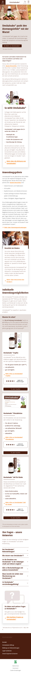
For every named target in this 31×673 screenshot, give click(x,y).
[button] (2, 2)
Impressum (15, 668)
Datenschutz (15, 666)
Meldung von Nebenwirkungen (10, 648)
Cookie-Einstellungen (15, 670)
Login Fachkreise (7, 651)
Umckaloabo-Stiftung (8, 645)
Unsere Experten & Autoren (10, 653)
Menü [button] (28, 3)
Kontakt (4, 642)
